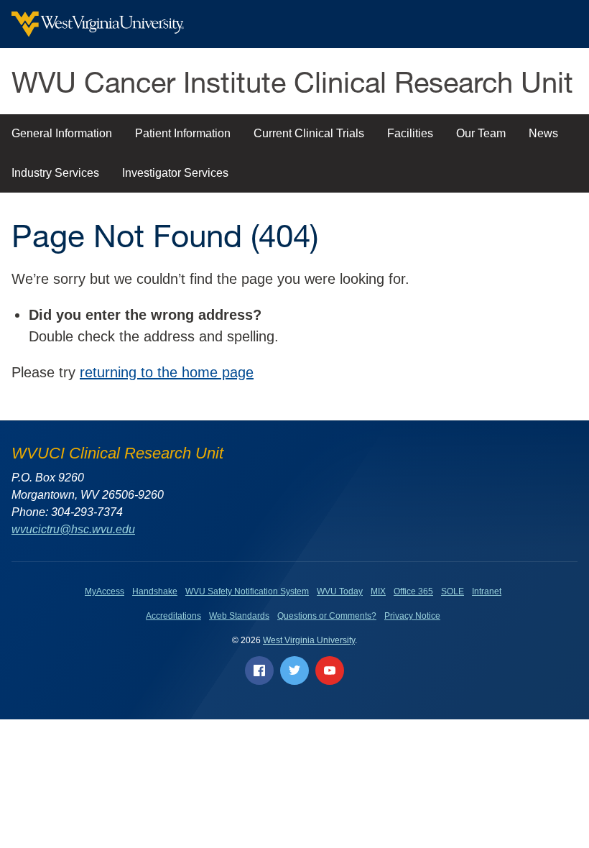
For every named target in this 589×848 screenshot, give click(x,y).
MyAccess (104, 591)
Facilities (410, 133)
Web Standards (239, 616)
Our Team (481, 133)
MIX (378, 591)
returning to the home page (167, 372)
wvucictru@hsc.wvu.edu (73, 529)
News (543, 133)
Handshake (154, 591)
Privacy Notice (412, 616)
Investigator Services (175, 173)
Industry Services (55, 173)
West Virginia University (309, 640)
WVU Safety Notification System (247, 591)
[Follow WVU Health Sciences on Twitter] (294, 670)
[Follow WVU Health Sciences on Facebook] (259, 670)
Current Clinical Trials (309, 133)
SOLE (452, 591)
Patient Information (183, 133)
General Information (61, 133)
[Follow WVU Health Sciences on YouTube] (329, 670)
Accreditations (173, 616)
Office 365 (413, 591)
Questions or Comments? (326, 616)
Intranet (486, 591)
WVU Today (340, 591)
